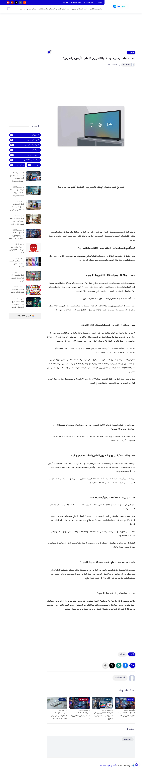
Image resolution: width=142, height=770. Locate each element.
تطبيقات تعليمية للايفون (46, 9)
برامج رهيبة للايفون (95, 9)
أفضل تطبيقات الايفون (79, 9)
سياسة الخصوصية (76, 2)
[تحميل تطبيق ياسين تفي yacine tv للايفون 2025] (33, 247)
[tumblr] (20, 2)
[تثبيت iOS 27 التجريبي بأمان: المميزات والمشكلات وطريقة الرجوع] (33, 176)
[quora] (12, 2)
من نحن (99, 2)
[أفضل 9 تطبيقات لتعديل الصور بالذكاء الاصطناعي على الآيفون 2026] (33, 205)
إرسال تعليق (127, 739)
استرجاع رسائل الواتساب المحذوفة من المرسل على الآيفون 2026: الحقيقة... (58, 716)
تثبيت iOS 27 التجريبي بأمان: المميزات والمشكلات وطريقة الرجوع (103, 716)
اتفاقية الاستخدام (89, 2)
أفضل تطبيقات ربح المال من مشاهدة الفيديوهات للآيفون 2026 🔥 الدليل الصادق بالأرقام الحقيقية (18, 304)
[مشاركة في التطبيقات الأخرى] (105, 665)
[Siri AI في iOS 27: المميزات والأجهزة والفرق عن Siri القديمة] (33, 233)
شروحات (22, 9)
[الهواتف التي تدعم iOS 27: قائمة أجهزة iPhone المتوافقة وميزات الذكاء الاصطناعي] (33, 190)
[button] (125, 665)
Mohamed (126, 64)
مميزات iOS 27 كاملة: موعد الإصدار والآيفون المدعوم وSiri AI (80, 716)
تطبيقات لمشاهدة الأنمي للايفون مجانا (17, 291)
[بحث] (8, 9)
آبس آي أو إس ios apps (108, 765)
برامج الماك (25, 150)
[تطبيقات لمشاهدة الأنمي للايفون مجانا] (33, 290)
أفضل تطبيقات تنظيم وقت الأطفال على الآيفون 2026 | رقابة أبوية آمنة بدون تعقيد (17, 221)
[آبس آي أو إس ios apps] (120, 6)
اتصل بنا (65, 2)
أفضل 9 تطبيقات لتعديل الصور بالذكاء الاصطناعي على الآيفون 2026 (17, 207)
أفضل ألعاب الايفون (63, 9)
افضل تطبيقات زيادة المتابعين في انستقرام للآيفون (17, 278)
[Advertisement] (71, 33)
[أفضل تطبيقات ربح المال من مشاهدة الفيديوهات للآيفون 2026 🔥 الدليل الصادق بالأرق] (33, 302)
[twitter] (16, 2)
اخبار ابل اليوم (25, 135)
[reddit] (24, 2)
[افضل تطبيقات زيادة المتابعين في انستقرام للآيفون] (33, 276)
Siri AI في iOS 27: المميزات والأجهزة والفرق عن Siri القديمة (16, 235)
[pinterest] (8, 2)
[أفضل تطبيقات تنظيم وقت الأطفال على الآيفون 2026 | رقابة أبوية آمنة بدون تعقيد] (33, 219)
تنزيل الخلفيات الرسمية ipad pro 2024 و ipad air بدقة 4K (16, 264)
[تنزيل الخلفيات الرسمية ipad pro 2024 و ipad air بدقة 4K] (33, 261)
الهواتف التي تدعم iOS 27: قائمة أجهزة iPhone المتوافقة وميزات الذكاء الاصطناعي (17, 192)
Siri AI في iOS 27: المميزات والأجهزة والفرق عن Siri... (126, 714)
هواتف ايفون (31, 9)
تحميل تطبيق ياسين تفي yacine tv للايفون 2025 (16, 250)
